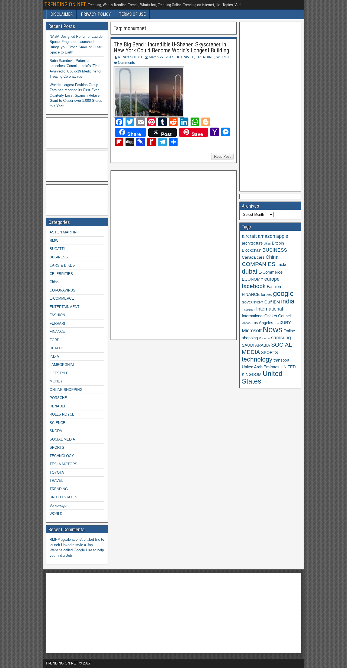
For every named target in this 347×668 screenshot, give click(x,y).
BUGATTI (57, 249)
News (272, 329)
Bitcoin (278, 243)
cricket (282, 264)
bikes (267, 243)
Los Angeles (262, 323)
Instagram (248, 309)
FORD (54, 340)
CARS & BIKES (62, 265)
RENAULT (58, 406)
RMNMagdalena (62, 539)
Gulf (268, 302)
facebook (254, 286)
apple (282, 236)
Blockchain (251, 250)
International (269, 309)
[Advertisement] (153, 254)
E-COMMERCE (62, 298)
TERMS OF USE (132, 14)
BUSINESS (59, 257)
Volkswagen (59, 506)
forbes (266, 294)
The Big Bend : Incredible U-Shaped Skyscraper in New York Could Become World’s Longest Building (171, 47)
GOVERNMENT (252, 302)
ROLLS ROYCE (62, 414)
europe (271, 279)
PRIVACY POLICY (96, 14)
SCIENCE (57, 423)
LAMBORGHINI (62, 365)
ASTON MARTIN (63, 232)
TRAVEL (187, 57)
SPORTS (57, 447)
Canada (249, 257)
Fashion (274, 286)
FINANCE (57, 332)
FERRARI (57, 323)
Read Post (222, 156)
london (246, 323)
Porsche (264, 338)
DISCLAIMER (61, 14)
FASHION (57, 315)
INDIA (54, 356)
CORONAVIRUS (62, 290)
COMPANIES (258, 264)
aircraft (249, 236)
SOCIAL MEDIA (62, 439)
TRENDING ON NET (65, 4)
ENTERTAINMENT (64, 307)
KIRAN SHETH (130, 57)
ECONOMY (252, 279)
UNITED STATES (63, 497)
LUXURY (282, 323)
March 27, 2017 (161, 57)
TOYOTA (57, 472)
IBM (276, 302)
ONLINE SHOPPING (66, 390)
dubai (249, 271)
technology (257, 359)
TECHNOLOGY (62, 456)
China (54, 282)
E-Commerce (270, 272)
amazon (266, 236)
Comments (126, 63)
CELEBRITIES (61, 274)
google (283, 293)
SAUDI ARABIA (256, 345)
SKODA (56, 431)
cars (261, 257)
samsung (281, 337)
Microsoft (252, 330)
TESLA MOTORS (63, 464)
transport (281, 360)
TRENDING (205, 57)
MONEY (56, 381)
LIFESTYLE (59, 373)
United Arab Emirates (260, 367)
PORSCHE (58, 398)
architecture (252, 243)
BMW (54, 241)
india (287, 301)
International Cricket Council (266, 316)
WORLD (222, 57)
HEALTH (56, 348)
